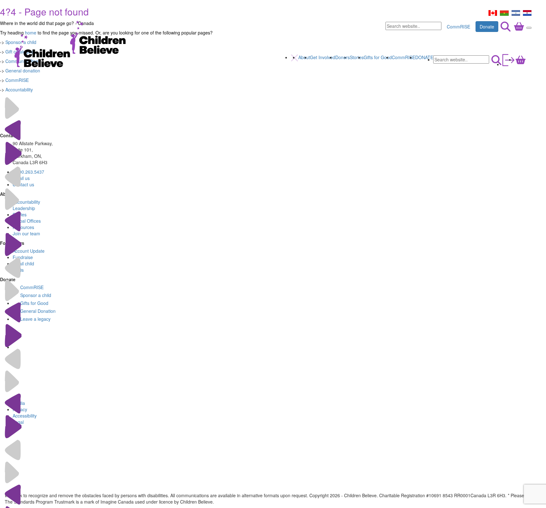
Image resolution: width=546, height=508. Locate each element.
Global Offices (27, 221)
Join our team (26, 233)
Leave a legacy (35, 319)
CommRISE (458, 26)
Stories (357, 57)
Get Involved (322, 57)
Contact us (23, 184)
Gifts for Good (378, 57)
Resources (23, 227)
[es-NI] (516, 12)
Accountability (19, 89)
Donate (487, 26)
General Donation (38, 311)
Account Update (29, 251)
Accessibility (25, 415)
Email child (23, 263)
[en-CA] (492, 12)
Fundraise (23, 257)
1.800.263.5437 (28, 172)
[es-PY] (527, 12)
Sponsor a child (35, 295)
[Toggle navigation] (528, 28)
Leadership (24, 208)
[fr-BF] (504, 12)
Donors (342, 57)
